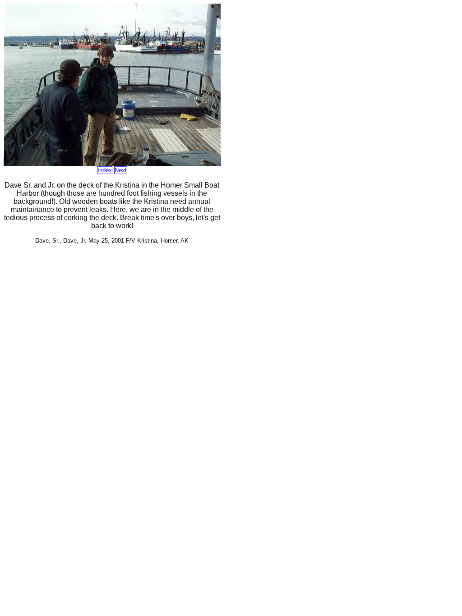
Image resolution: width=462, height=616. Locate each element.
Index (104, 170)
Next (121, 170)
